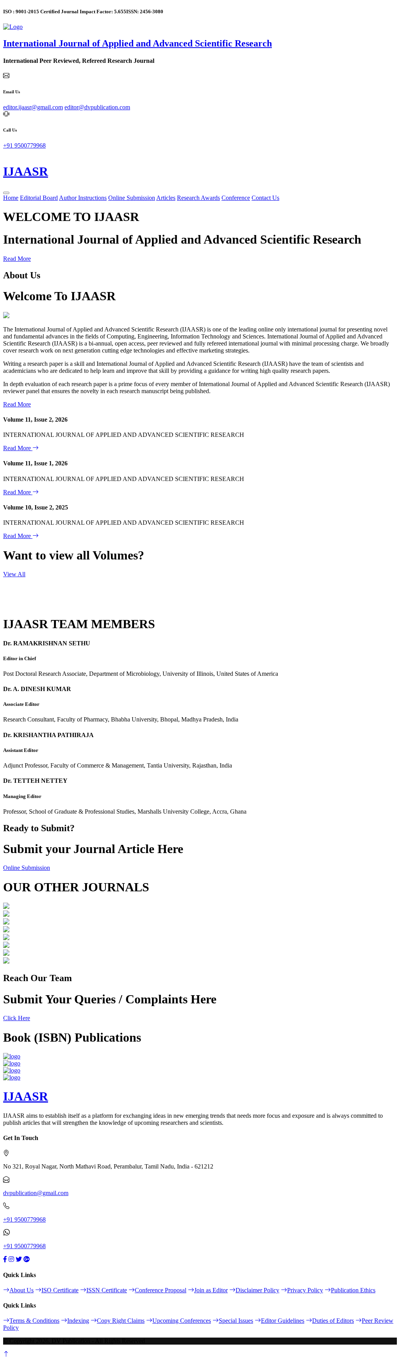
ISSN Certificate (106, 1290)
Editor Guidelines (282, 1320)
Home (10, 197)
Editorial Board (39, 197)
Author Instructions (83, 197)
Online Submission (131, 197)
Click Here (16, 1018)
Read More (17, 258)
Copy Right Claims (121, 1320)
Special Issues (236, 1320)
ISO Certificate (60, 1290)
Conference (235, 197)
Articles (165, 197)
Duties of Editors (333, 1320)
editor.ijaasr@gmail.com (33, 107)
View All (14, 574)
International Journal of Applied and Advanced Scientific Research (137, 43)
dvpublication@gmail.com (35, 1193)
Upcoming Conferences (181, 1320)
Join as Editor (211, 1290)
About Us (21, 1290)
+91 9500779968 (24, 145)
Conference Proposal (160, 1290)
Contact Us (265, 197)
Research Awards (198, 197)
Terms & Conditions (34, 1320)
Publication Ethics (353, 1290)
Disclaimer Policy (257, 1290)
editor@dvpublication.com (97, 107)
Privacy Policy (305, 1290)
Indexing (78, 1320)
